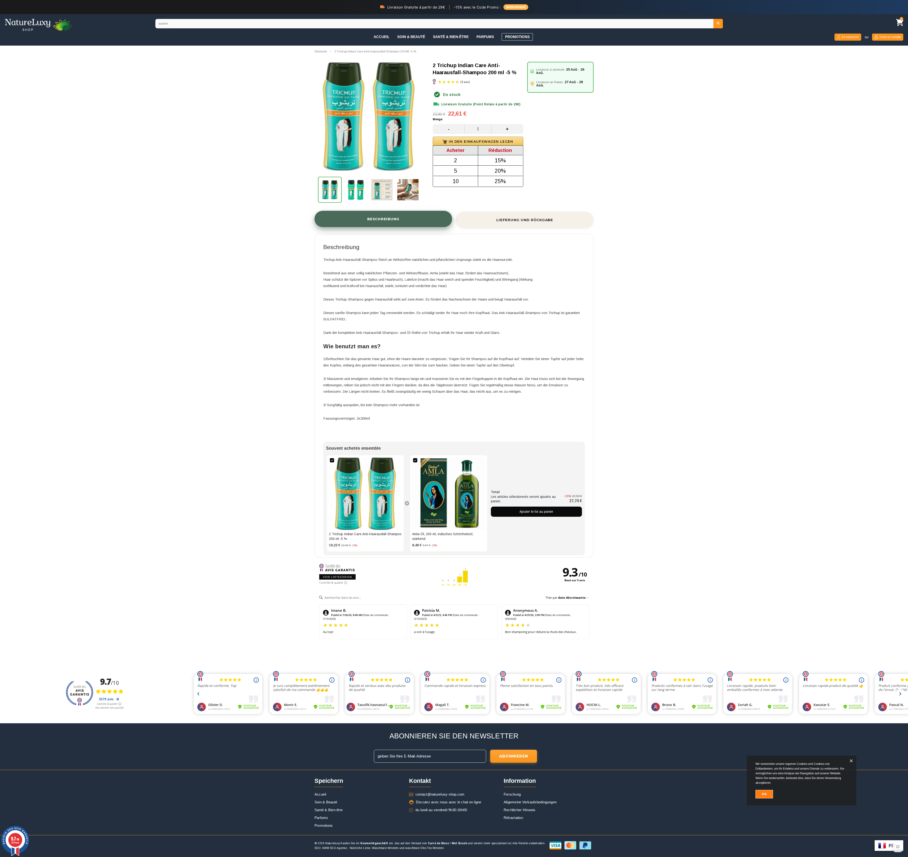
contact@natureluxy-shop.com (439, 794)
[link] (365, 493)
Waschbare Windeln (385, 848)
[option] (368, 117)
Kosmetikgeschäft (374, 843)
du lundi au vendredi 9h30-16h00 (441, 810)
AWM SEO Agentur (334, 848)
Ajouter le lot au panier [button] (536, 511)
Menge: (438, 119)
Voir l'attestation (337, 577)
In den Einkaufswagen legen (481, 141)
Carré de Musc (438, 843)
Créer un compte (890, 37)
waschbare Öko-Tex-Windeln (424, 848)
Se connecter (850, 37)
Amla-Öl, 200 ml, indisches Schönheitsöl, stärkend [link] (442, 536)
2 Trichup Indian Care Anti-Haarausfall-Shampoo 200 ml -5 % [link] (365, 536)
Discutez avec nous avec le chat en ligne (448, 802)
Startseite (320, 51)
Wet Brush (459, 843)
